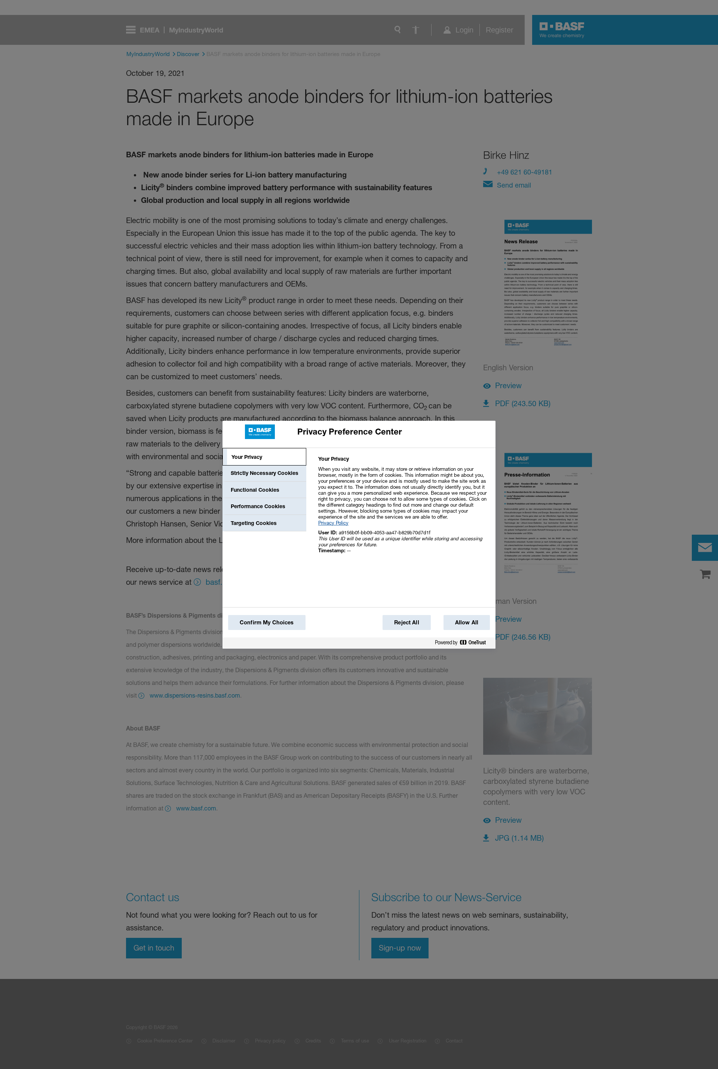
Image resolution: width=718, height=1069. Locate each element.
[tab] (264, 457)
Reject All (406, 622)
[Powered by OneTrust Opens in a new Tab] (463, 644)
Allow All (466, 622)
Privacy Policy (333, 523)
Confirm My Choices (267, 622)
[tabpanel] (403, 508)
